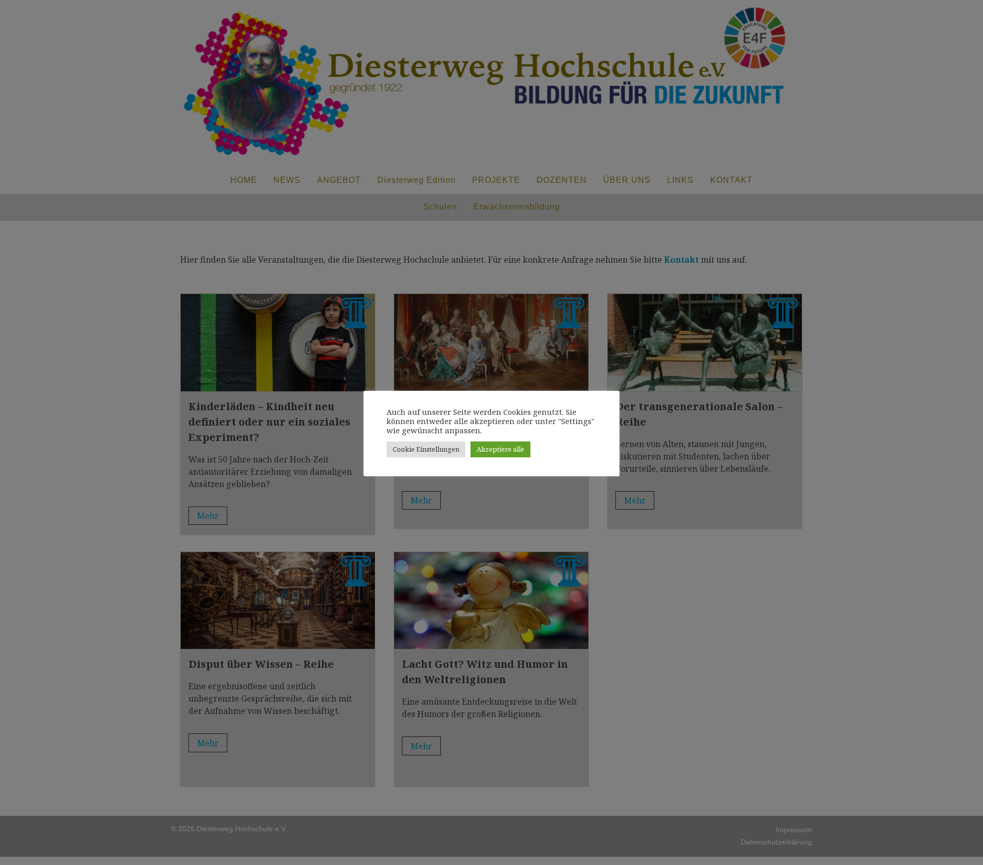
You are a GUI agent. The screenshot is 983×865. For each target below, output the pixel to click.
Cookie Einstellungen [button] (426, 449)
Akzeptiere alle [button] (500, 449)
